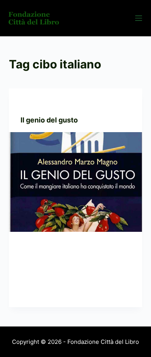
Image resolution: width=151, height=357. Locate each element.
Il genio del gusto (49, 120)
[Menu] (138, 18)
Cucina (30, 104)
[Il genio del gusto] (75, 181)
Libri (47, 104)
